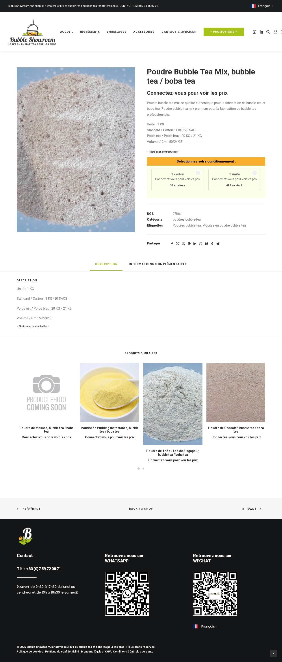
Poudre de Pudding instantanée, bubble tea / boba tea (110, 429)
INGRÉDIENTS (90, 32)
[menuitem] (66, 31)
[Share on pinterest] (189, 243)
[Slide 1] (138, 467)
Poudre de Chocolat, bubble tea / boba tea (236, 429)
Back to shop (141, 509)
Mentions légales (92, 651)
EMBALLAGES (116, 32)
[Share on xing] (212, 243)
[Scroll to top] (273, 653)
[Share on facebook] (171, 243)
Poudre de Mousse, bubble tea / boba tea (46, 429)
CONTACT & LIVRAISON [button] (178, 32)
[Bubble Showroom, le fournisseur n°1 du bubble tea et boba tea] (32, 31)
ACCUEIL (66, 32)
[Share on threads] (183, 243)
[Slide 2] (143, 467)
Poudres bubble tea (187, 225)
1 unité (234, 174)
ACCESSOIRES (143, 32)
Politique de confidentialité (62, 651)
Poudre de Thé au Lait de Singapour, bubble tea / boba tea (172, 452)
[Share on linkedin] (194, 243)
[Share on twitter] (177, 243)
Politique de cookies (30, 651)
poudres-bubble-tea (187, 219)
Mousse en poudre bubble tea (224, 225)
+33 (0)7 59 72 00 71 (43, 568)
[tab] (158, 265)
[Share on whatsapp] (200, 243)
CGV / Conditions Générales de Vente (129, 651)
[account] (275, 31)
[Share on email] (217, 243)
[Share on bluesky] (206, 243)
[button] (255, 31)
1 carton (177, 174)
